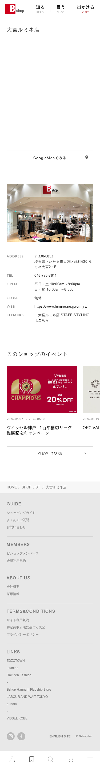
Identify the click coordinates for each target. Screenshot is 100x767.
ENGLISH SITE (60, 736)
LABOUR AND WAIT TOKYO (27, 697)
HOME (12, 487)
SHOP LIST (31, 487)
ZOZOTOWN (16, 661)
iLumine (12, 668)
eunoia (12, 704)
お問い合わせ (16, 527)
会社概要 (13, 587)
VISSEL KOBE (17, 718)
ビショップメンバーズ (23, 553)
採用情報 (13, 594)
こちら (43, 320)
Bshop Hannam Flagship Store (29, 689)
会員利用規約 (16, 560)
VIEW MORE (50, 453)
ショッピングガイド (21, 513)
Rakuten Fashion (19, 675)
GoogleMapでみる (50, 158)
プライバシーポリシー (23, 634)
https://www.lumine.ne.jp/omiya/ (61, 306)
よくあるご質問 (18, 520)
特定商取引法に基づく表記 (26, 627)
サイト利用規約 (18, 620)
